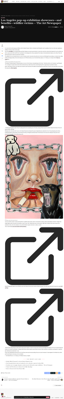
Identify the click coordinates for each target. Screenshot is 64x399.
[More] (58, 27)
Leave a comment (58, 385)
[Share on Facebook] (52, 27)
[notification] (55, 1)
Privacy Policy (26, 397)
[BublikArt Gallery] (5, 1)
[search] (57, 1)
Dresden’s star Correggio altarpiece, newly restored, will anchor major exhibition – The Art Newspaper (29, 365)
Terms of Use (32, 397)
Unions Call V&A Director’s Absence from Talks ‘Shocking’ (19, 366)
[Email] (55, 27)
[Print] (56, 27)
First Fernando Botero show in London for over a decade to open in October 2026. (25, 363)
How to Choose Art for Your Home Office (15, 368)
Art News (3, 17)
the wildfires (11, 51)
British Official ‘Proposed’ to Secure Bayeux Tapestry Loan (19, 361)
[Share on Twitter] (53, 27)
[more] (53, 1)
